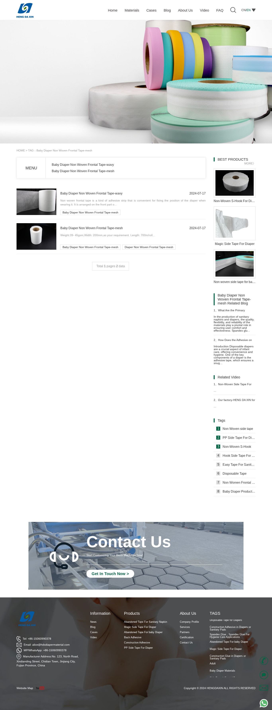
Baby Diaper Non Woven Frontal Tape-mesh (83, 171)
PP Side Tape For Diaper (236, 437)
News (93, 621)
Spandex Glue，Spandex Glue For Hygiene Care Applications (229, 629)
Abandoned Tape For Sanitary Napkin (145, 621)
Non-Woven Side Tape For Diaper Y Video (232, 386)
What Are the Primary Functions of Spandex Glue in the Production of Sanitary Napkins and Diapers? (232, 312)
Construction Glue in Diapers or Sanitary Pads (228, 650)
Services (185, 627)
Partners (185, 632)
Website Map (25, 688)
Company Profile (189, 621)
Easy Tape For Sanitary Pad (236, 464)
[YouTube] (41, 688)
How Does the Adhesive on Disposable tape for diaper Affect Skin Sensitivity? (234, 341)
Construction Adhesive (137, 642)
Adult (213, 657)
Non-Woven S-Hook (234, 446)
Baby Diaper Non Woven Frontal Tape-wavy (83, 164)
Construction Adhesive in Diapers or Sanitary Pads (230, 622)
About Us (188, 613)
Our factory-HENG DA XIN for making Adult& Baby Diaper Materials (234, 401)
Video (93, 637)
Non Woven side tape (235, 428)
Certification (187, 637)
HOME (21, 150)
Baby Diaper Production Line (236, 491)
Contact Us (186, 642)
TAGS (215, 613)
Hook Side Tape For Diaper (236, 455)
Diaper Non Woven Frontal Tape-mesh (149, 247)
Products (132, 613)
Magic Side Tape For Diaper (226, 642)
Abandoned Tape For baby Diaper (229, 635)
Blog (92, 627)
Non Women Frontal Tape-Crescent (236, 482)
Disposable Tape (232, 473)
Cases (94, 632)
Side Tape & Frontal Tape (224, 671)
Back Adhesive (132, 637)
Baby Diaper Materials (222, 664)
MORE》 (249, 163)
